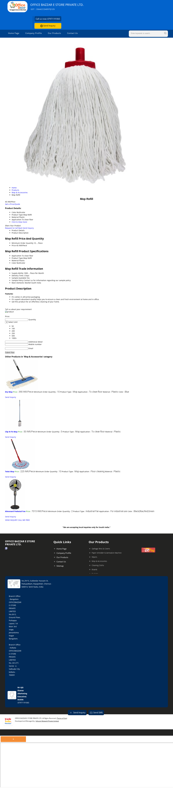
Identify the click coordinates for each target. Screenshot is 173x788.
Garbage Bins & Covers (101, 548)
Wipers (94, 557)
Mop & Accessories (99, 561)
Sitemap (60, 566)
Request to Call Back (13, 228)
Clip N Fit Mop (11, 431)
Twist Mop (9, 471)
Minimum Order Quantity (22, 243)
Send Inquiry (49, 25)
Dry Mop (9, 392)
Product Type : (68, 392)
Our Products (54, 33)
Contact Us (72, 33)
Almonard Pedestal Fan (15, 511)
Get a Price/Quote (12, 204)
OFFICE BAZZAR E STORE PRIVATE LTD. (57, 6)
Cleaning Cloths (98, 565)
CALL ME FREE (24, 520)
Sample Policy (17, 280)
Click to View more (19, 222)
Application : (90, 392)
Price (14, 245)
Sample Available (19, 278)
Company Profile (33, 33)
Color (14, 263)
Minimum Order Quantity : (47, 392)
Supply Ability (17, 273)
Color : (124, 392)
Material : (110, 392)
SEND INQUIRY (11, 520)
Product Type (17, 258)
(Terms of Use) (62, 718)
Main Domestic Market (21, 283)
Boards (94, 569)
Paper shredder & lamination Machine (107, 553)
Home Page (13, 33)
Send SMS (98, 712)
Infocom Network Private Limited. (47, 721)
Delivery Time (17, 275)
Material (15, 260)
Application (16, 255)
